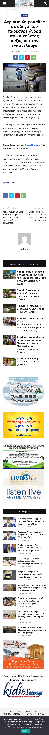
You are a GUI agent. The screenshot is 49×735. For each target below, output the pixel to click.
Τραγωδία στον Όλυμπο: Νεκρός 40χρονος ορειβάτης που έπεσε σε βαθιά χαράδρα (32, 630)
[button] (45, 3)
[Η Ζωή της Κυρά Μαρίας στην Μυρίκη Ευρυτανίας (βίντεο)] (9, 361)
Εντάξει (25, 731)
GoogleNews (31, 145)
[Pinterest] (27, 57)
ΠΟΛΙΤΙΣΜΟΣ (27, 714)
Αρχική (5, 10)
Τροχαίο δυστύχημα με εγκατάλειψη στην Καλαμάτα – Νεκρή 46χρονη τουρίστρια (31, 574)
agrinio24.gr (8, 183)
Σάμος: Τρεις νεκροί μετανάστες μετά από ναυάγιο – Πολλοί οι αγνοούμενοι (36, 216)
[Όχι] (45, 725)
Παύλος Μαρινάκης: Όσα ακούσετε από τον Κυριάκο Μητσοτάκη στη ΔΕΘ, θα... (30, 548)
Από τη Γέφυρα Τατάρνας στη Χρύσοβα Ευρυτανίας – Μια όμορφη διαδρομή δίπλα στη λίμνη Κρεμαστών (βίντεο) (31, 277)
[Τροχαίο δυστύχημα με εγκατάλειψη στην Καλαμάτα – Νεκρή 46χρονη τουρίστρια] (9, 575)
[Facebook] (15, 57)
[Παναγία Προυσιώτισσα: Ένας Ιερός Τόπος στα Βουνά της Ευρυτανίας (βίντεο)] (9, 293)
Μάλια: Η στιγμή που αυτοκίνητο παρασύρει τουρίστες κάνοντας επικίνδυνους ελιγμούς (32, 587)
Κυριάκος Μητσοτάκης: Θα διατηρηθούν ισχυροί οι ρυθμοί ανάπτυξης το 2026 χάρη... (31, 521)
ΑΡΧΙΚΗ (9, 711)
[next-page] (8, 371)
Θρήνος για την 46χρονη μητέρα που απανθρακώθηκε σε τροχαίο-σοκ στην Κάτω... (31, 601)
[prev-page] (4, 371)
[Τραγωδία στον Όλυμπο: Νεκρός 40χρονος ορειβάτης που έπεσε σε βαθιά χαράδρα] (9, 629)
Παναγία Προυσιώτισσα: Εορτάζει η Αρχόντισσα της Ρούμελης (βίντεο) (31, 308)
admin (18, 51)
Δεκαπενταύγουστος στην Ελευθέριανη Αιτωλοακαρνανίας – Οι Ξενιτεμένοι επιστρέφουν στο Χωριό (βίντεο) (31, 324)
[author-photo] (24, 245)
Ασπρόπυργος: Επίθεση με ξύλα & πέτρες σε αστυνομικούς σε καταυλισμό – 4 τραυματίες (13, 217)
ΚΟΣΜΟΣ (16, 714)
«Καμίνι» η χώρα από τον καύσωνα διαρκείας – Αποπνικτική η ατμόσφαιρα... (30, 561)
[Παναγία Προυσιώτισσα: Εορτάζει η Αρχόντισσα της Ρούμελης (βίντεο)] (9, 308)
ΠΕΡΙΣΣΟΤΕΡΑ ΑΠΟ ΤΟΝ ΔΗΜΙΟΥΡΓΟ (24, 264)
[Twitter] (21, 57)
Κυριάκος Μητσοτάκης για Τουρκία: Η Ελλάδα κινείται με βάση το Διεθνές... (31, 534)
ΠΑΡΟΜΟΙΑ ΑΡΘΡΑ (24, 262)
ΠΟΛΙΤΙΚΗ (36, 711)
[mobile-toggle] (4, 3)
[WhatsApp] (33, 57)
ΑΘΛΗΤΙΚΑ (7, 714)
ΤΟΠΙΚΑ (13, 10)
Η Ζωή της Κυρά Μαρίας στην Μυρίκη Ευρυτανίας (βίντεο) (29, 361)
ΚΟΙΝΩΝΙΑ (26, 711)
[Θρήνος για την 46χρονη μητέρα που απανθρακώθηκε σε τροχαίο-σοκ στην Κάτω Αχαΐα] (9, 601)
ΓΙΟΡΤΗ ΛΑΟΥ (39, 714)
